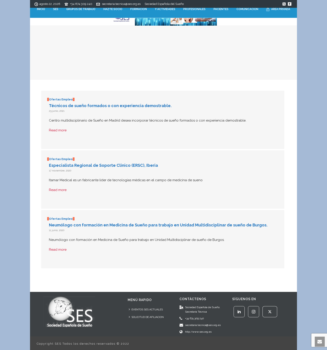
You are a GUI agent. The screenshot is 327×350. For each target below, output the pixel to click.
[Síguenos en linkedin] (239, 311)
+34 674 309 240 (81, 4)
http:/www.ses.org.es (198, 331)
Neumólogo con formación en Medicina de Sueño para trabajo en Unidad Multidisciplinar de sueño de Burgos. (158, 225)
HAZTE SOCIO (112, 9)
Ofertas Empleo (61, 99)
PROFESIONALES (194, 9)
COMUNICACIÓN (247, 9)
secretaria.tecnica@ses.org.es (121, 4)
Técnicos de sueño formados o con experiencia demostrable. (110, 105)
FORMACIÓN (138, 9)
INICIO (41, 9)
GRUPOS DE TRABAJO (80, 9)
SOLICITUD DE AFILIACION (147, 317)
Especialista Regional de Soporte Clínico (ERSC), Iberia (103, 165)
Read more (58, 130)
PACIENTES (221, 9)
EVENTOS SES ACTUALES (147, 309)
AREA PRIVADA (280, 9)
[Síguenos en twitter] (269, 311)
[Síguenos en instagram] (253, 311)
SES (55, 9)
